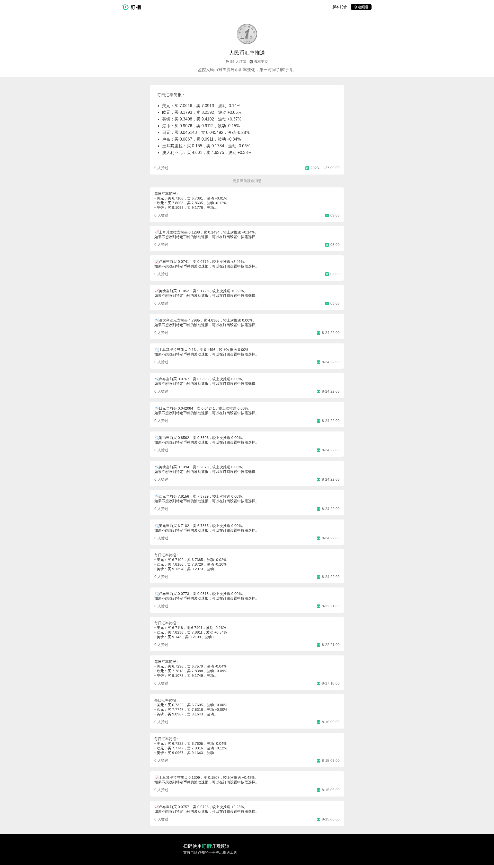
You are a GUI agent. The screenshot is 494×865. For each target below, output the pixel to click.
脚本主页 (261, 61)
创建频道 (361, 7)
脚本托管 (339, 7)
